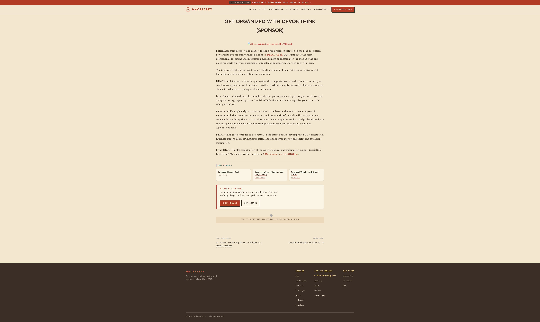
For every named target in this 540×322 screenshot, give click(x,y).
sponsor (271, 219)
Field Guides (276, 9)
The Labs (299, 285)
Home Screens (320, 295)
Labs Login (300, 290)
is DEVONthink (273, 55)
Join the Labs (229, 203)
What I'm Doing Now (326, 275)
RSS (344, 285)
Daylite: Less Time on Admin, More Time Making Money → (281, 2)
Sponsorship (348, 275)
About (252, 9)
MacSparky (202, 9)
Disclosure (347, 280)
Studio (316, 285)
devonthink (258, 219)
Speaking (318, 280)
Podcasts (292, 9)
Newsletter (250, 203)
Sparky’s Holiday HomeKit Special (306, 242)
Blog (262, 9)
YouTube (306, 9)
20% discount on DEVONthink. (281, 154)
